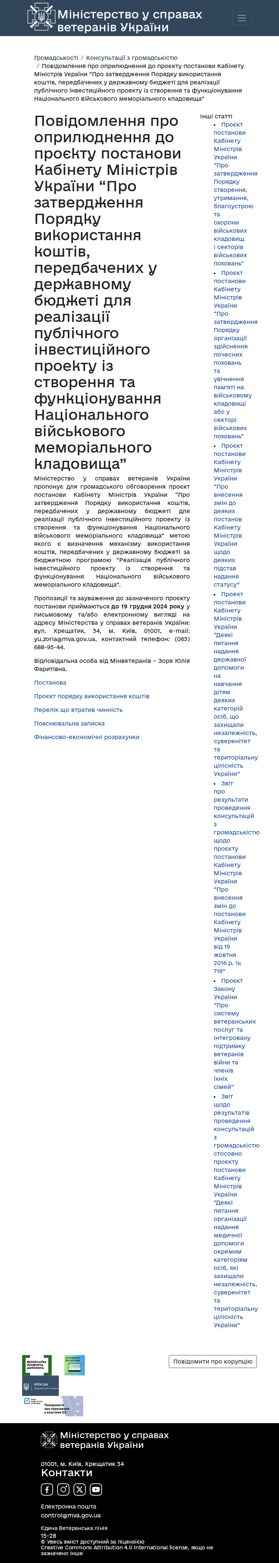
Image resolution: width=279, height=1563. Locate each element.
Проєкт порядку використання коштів (91, 696)
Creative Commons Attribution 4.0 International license (114, 1547)
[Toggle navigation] (241, 18)
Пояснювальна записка (69, 723)
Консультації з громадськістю (132, 57)
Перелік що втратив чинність (78, 709)
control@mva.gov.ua (71, 1515)
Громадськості (56, 57)
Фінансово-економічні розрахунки (87, 737)
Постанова (50, 682)
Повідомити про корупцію (212, 1361)
